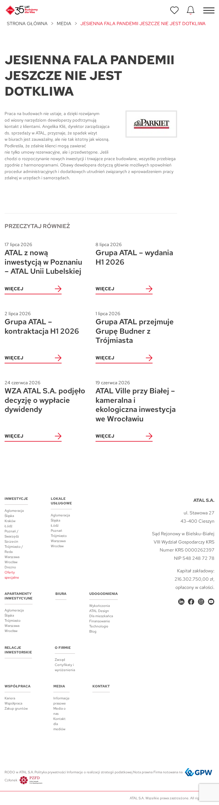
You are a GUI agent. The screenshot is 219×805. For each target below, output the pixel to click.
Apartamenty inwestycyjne (19, 596)
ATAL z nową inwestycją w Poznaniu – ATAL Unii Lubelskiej (43, 259)
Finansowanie (99, 621)
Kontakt (101, 686)
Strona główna (27, 24)
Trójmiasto (59, 536)
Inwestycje (16, 498)
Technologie (98, 626)
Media (64, 24)
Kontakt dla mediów (59, 724)
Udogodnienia (103, 593)
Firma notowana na (167, 772)
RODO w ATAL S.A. (19, 772)
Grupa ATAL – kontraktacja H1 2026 (42, 323)
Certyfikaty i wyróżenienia (65, 667)
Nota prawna (143, 772)
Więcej (14, 289)
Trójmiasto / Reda (14, 549)
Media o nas (59, 711)
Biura (60, 593)
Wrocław (11, 562)
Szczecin (11, 541)
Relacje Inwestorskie (18, 650)
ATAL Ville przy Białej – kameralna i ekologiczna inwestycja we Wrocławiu (136, 402)
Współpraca (18, 686)
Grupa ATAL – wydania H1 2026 (134, 254)
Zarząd (60, 659)
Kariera (10, 698)
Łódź (9, 526)
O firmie (63, 647)
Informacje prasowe (61, 701)
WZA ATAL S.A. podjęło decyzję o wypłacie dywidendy (45, 397)
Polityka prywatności (50, 772)
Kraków (10, 521)
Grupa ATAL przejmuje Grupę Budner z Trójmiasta (135, 328)
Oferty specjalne (12, 575)
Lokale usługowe (61, 501)
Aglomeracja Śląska (14, 513)
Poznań (56, 530)
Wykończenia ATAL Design (99, 608)
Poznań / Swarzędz (12, 534)
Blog (92, 631)
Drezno (10, 567)
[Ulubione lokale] (174, 10)
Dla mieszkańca (101, 616)
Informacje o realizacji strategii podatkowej (100, 772)
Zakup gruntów (16, 708)
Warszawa (12, 557)
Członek (11, 780)
